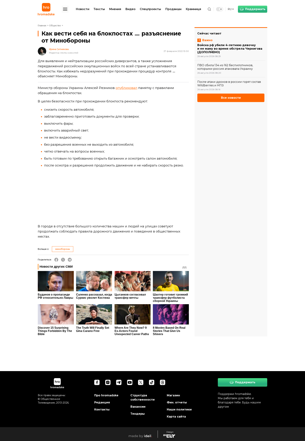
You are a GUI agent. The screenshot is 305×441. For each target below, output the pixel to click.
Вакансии (137, 406)
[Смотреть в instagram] (107, 382)
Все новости (231, 97)
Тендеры (137, 413)
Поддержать (255, 9)
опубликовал (126, 88)
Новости (82, 9)
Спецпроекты (150, 9)
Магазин (173, 395)
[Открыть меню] (65, 9)
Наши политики (179, 409)
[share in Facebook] (56, 260)
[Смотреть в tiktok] (151, 382)
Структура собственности (142, 397)
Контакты (102, 409)
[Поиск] (209, 9)
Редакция (102, 402)
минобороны (62, 249)
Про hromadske (106, 395)
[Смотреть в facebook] (97, 382)
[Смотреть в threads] (162, 382)
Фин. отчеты (177, 402)
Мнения (115, 9)
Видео (130, 9)
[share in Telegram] (70, 260)
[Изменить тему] (219, 9)
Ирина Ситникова (59, 49)
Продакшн (173, 9)
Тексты (99, 9)
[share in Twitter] (63, 260)
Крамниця (193, 9)
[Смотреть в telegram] (118, 382)
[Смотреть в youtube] (129, 382)
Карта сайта (176, 416)
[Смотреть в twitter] (140, 382)
